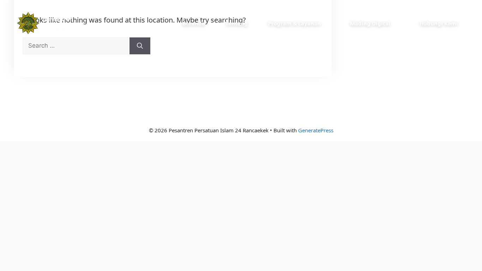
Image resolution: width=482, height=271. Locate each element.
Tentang (236, 23)
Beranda (193, 23)
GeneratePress (315, 130)
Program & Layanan (294, 23)
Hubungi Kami (439, 23)
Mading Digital (370, 23)
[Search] (139, 45)
